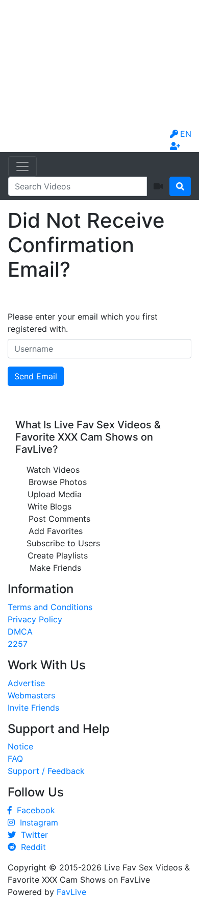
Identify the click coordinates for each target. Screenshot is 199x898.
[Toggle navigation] (22, 166)
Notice (20, 746)
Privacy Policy (35, 619)
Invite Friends (33, 707)
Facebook (33, 810)
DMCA (20, 631)
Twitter (32, 835)
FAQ (15, 759)
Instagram (36, 822)
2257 (18, 644)
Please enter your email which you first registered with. (83, 322)
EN (185, 134)
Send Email (35, 376)
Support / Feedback (46, 771)
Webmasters (31, 695)
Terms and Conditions (50, 607)
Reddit (31, 847)
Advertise (26, 683)
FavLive (71, 892)
